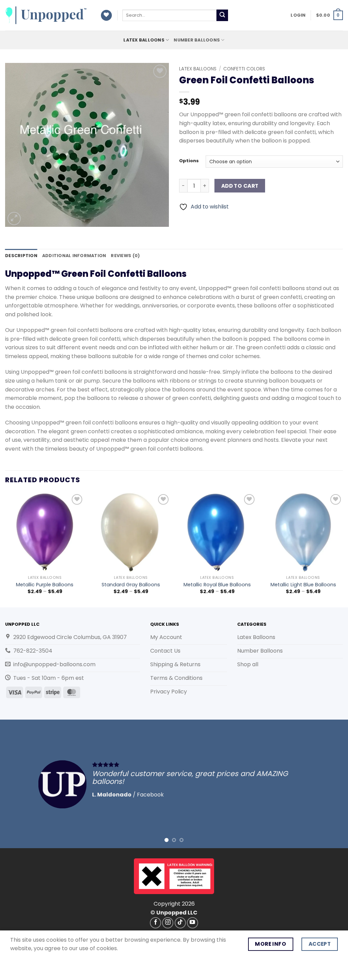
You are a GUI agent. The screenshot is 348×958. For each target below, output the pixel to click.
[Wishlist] (106, 15)
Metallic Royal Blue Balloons (217, 585)
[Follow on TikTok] (180, 922)
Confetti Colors (244, 69)
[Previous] (5, 549)
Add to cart (240, 185)
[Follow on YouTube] (192, 922)
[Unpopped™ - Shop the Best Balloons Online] (47, 15)
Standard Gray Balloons (131, 585)
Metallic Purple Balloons (44, 585)
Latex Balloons (143, 40)
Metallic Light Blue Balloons (303, 585)
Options (189, 160)
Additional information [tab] (74, 255)
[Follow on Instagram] (167, 922)
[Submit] (222, 15)
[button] (298, 15)
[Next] (342, 549)
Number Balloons (197, 40)
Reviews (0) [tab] (125, 255)
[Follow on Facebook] (155, 922)
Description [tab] (21, 255)
